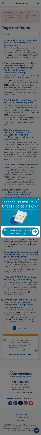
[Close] (38, 200)
